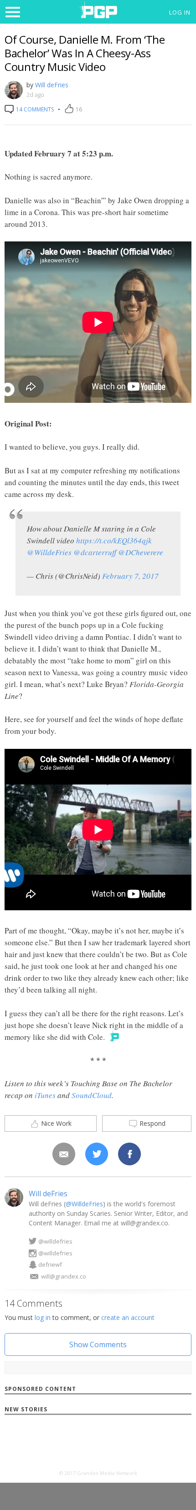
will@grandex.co (63, 1276)
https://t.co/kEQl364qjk (114, 540)
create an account (128, 1317)
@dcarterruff (94, 552)
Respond (151, 1123)
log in (43, 1317)
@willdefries (55, 1241)
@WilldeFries (49, 552)
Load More (98, 1447)
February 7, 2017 (130, 576)
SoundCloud (92, 1095)
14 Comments (34, 109)
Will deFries (51, 84)
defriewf (50, 1264)
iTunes (45, 1095)
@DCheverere (140, 552)
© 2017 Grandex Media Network (98, 1473)
